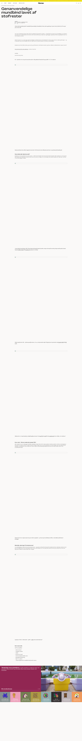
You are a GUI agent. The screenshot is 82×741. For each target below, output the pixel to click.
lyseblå (62, 342)
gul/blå (41, 436)
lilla (66, 342)
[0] (80, 3)
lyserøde (22, 249)
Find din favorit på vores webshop (21, 49)
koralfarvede (27, 249)
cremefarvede (51, 436)
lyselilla (19, 249)
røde (45, 436)
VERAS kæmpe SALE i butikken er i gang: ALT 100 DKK (8, 0)
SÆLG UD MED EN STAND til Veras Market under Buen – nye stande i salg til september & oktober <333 (32, 0)
